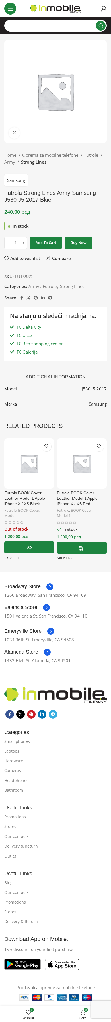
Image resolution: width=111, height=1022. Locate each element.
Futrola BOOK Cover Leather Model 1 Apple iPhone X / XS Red (77, 498)
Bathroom (13, 790)
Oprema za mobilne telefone (50, 155)
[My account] (104, 8)
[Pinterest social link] (36, 297)
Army (10, 162)
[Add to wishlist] (46, 446)
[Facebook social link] (22, 297)
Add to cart (46, 242)
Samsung (16, 180)
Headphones (16, 780)
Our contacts (16, 836)
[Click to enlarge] (14, 133)
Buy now (79, 242)
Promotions (15, 816)
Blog (8, 882)
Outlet (10, 856)
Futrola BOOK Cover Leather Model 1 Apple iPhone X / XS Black (24, 498)
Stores (10, 826)
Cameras (12, 770)
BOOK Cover (28, 510)
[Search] (101, 26)
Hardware (13, 760)
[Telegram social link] (50, 297)
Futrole (91, 155)
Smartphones (17, 741)
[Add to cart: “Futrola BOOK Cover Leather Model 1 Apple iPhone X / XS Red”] (82, 548)
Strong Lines (33, 162)
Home (10, 155)
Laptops (11, 751)
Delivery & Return (21, 846)
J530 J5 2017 (94, 389)
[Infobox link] (28, 586)
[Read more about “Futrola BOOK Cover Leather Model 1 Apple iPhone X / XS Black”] (29, 547)
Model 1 (11, 515)
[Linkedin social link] (43, 297)
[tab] (56, 376)
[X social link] (28, 297)
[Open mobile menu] (10, 8)
